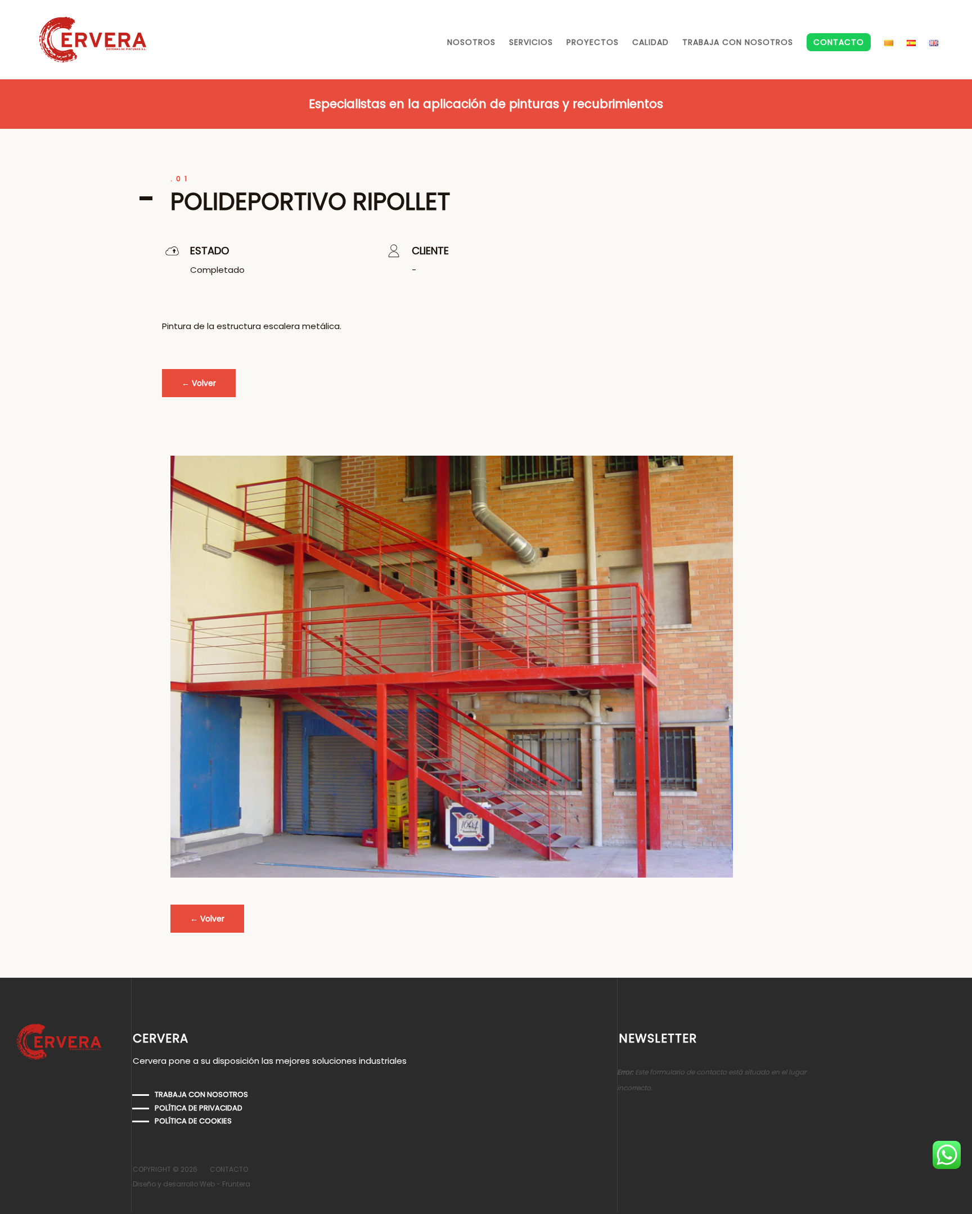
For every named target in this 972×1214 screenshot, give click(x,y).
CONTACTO (838, 42)
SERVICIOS (531, 42)
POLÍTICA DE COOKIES (193, 1121)
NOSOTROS (471, 42)
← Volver (199, 383)
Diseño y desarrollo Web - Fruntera (191, 1184)
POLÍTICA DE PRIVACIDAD (198, 1108)
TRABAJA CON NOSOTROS (737, 42)
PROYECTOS (592, 42)
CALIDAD (650, 42)
